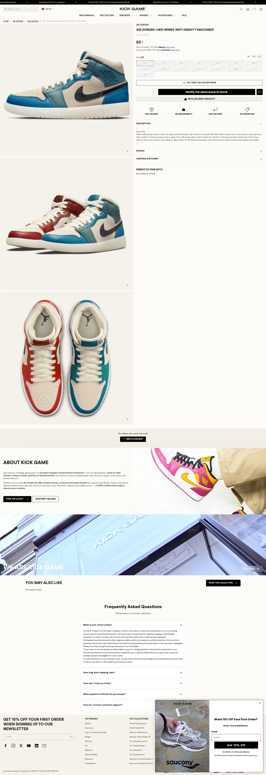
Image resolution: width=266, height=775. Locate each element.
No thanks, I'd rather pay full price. (236, 752)
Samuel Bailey (91, 755)
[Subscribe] (70, 737)
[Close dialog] (260, 703)
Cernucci (89, 728)
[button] (126, 15)
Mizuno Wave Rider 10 (140, 737)
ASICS (88, 724)
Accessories (165, 15)
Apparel (144, 15)
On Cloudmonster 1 (139, 741)
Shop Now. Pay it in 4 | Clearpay (26, 2)
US (254, 56)
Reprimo (89, 750)
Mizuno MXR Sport (139, 733)
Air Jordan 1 (33, 21)
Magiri (88, 737)
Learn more (170, 47)
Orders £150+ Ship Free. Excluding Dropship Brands (83, 2)
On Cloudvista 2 (137, 755)
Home (6, 21)
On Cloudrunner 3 (138, 746)
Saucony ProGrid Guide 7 (141, 759)
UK (248, 56)
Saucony (89, 759)
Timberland (90, 764)
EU (260, 56)
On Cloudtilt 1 (136, 750)
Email (214, 731)
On (86, 746)
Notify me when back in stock (207, 92)
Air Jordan (18, 21)
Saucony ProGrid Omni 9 (141, 764)
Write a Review (136, 440)
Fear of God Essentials (95, 733)
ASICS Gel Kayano (138, 724)
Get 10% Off (236, 745)
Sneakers (124, 15)
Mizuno (88, 741)
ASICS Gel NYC (137, 728)
